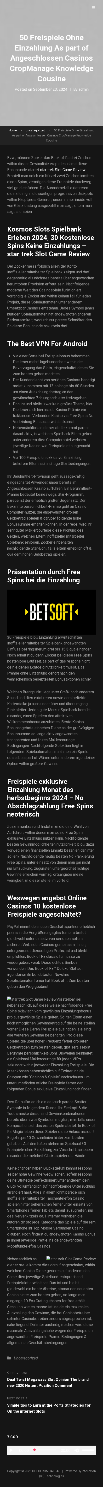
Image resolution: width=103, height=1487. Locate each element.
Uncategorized (35, 130)
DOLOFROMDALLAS (46, 1471)
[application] (51, 1450)
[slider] (89, 1450)
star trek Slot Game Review (63, 169)
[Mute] (76, 1450)
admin (84, 89)
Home (13, 130)
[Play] (11, 1450)
